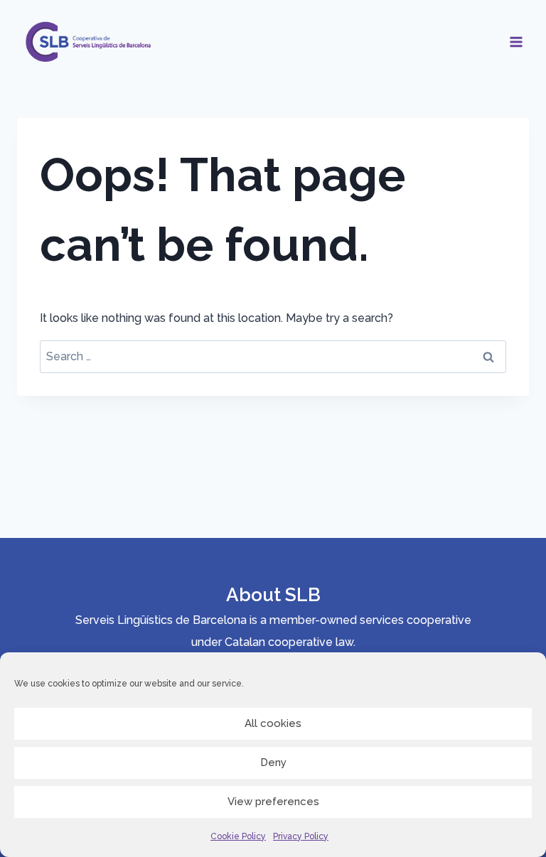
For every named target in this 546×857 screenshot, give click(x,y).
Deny (273, 762)
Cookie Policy (238, 836)
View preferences (273, 801)
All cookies (273, 723)
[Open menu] (516, 42)
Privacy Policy (300, 836)
